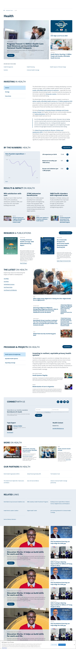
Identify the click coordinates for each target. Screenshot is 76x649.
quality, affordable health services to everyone (46, 90)
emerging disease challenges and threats (57, 110)
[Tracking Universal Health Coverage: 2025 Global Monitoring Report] (11, 246)
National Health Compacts (27, 456)
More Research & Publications (66, 232)
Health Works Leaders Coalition (11, 510)
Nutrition (6, 70)
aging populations (40, 114)
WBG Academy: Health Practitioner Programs (37, 501)
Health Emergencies (8, 67)
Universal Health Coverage (33, 70)
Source (6, 181)
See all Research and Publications (10, 290)
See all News (6, 281)
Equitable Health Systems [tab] (11, 358)
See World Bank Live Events (9, 284)
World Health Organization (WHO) (11, 474)
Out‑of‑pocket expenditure (14, 154)
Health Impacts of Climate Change (58, 67)
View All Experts (10, 432)
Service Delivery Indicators (10, 519)
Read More (11, 55)
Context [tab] (7, 87)
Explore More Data (67, 147)
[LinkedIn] (58, 402)
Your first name (55, 409)
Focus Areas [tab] (8, 96)
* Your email (37, 409)
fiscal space (41, 110)
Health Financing (31, 67)
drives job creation (51, 94)
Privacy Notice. (4, 647)
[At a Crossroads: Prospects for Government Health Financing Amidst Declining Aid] (47, 246)
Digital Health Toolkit (32, 510)
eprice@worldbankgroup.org (58, 428)
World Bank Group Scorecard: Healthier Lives (14, 501)
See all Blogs (6, 278)
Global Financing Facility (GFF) (34, 474)
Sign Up (39, 415)
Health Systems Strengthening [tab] (12, 354)
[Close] (74, 645)
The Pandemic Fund (55, 474)
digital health (68, 459)
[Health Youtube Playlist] (67, 402)
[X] (61, 402)
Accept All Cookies (62, 644)
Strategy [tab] (7, 92)
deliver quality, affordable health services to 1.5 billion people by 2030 (52, 101)
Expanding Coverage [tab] (10, 362)
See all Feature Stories (8, 287)
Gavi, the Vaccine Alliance (33, 480)
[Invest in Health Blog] (64, 402)
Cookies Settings (54, 644)
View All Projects (67, 346)
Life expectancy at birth (49, 154)
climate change (37, 112)
